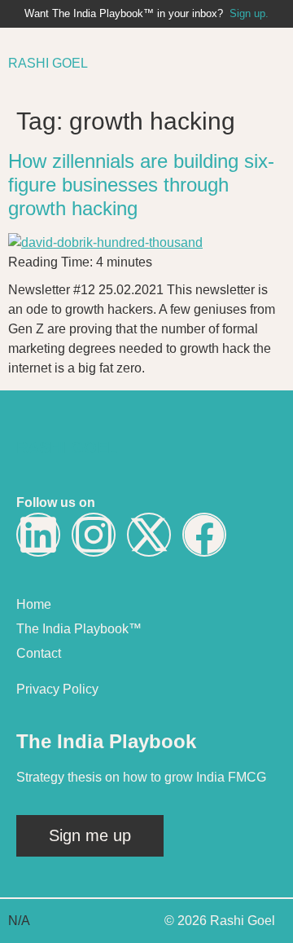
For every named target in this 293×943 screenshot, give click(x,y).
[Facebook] (204, 535)
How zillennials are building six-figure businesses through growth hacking (141, 184)
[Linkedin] (38, 535)
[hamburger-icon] (266, 64)
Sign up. (249, 13)
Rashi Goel (48, 63)
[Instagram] (94, 535)
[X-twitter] (149, 535)
